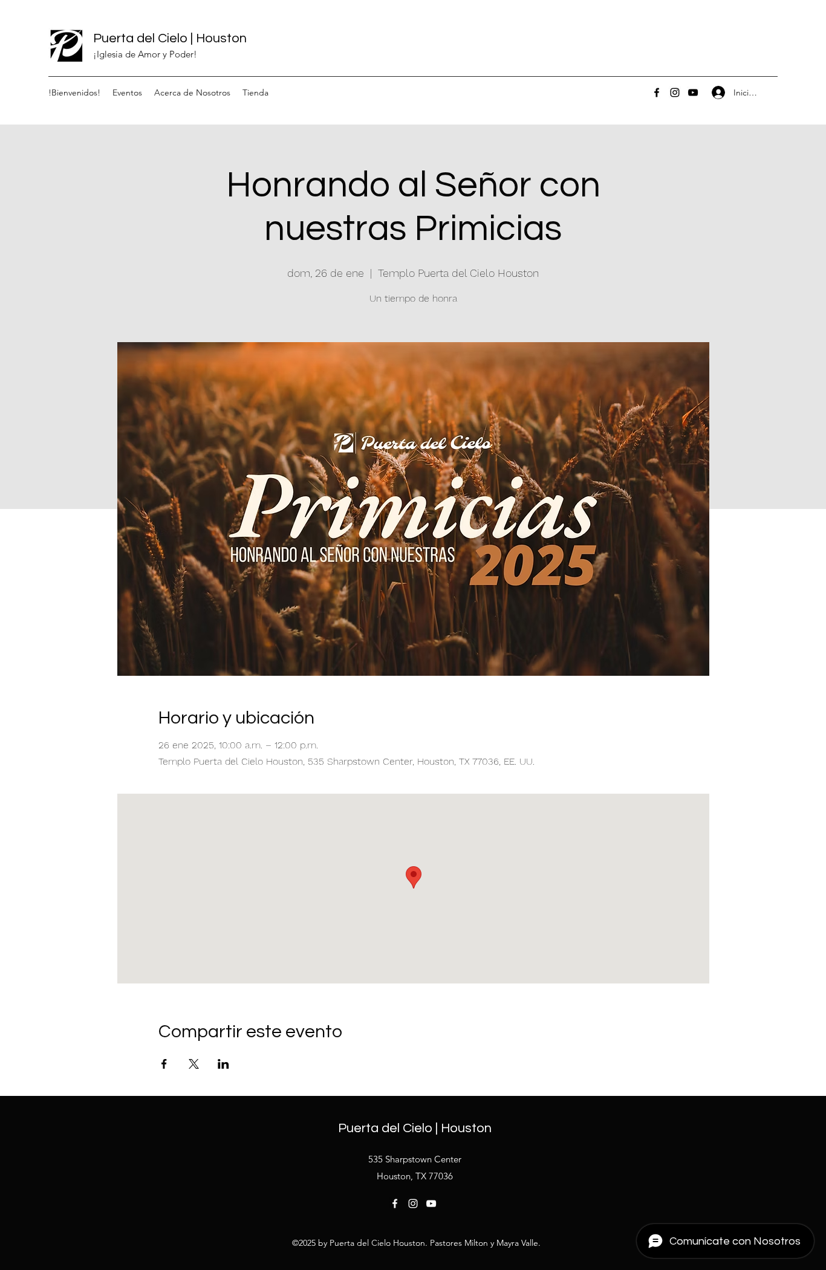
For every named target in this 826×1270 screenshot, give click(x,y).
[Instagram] (675, 92)
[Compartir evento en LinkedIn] (223, 1064)
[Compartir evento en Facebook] (164, 1064)
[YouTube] (693, 92)
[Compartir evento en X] (194, 1064)
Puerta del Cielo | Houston (170, 38)
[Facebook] (657, 92)
